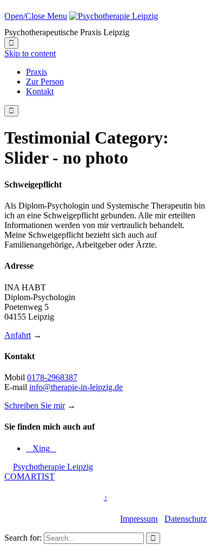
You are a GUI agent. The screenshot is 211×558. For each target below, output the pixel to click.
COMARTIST (29, 476)
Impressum (138, 518)
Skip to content (30, 53)
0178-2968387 (52, 377)
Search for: (23, 537)
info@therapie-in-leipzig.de (76, 387)
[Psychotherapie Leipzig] (113, 16)
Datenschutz (185, 518)
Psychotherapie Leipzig (53, 466)
